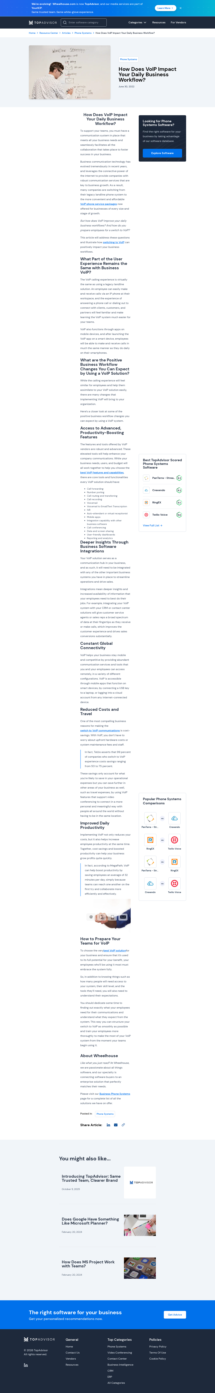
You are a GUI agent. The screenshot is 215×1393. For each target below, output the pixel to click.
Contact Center (117, 1358)
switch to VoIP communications (100, 730)
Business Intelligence (120, 1364)
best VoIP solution (114, 950)
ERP (110, 1377)
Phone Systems (128, 59)
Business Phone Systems (114, 1094)
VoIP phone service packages (98, 204)
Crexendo (158, 490)
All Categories (116, 1383)
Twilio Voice (160, 514)
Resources (72, 1364)
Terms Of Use (157, 1352)
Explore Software (162, 153)
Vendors (71, 1358)
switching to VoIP (113, 242)
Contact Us (73, 1352)
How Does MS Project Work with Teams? (88, 1264)
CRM (110, 1371)
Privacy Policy (157, 1346)
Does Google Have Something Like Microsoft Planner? (90, 1221)
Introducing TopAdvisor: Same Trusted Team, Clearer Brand (91, 1178)
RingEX (156, 502)
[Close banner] (180, 8)
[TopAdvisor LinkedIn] (26, 1365)
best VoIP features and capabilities (102, 472)
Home (69, 1346)
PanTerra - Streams (164, 478)
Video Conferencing (120, 1352)
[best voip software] (105, 915)
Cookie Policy (157, 1358)
